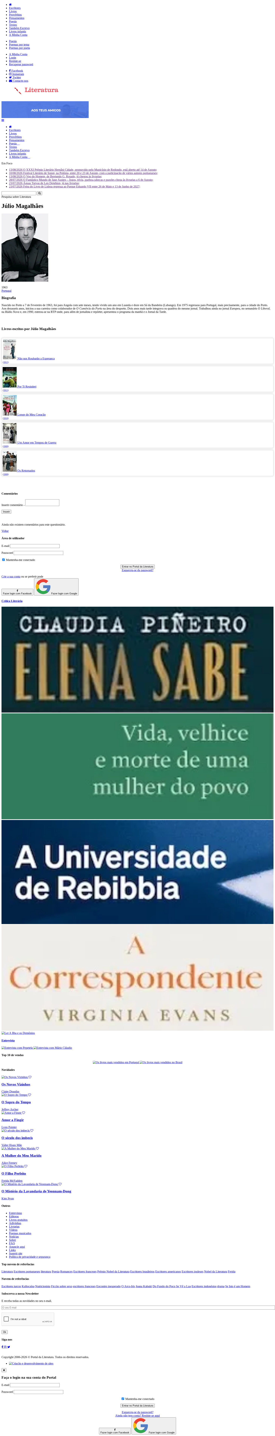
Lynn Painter (9, 1127)
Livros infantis (17, 31)
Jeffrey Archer (9, 1109)
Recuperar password (21, 64)
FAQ (12, 1243)
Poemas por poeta (19, 47)
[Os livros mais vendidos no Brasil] (161, 1062)
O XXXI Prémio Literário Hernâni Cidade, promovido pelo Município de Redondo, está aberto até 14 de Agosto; (83, 169)
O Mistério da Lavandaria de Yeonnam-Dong (36, 1191)
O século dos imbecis (17, 1138)
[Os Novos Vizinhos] (16, 1077)
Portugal (6, 290)
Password (7, 552)
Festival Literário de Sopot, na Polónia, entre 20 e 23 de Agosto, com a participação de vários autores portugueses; (83, 173)
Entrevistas (15, 1213)
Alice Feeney (9, 1162)
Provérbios (15, 14)
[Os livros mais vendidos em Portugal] (116, 1062)
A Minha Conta (18, 34)
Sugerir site (15, 1253)
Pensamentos (16, 18)
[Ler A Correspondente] (137, 1029)
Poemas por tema (19, 44)
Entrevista (8, 1040)
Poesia (13, 21)
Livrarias (14, 1226)
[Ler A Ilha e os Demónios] (18, 1033)
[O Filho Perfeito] (14, 1166)
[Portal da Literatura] (29, 93)
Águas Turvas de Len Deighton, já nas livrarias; (44, 183)
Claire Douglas (10, 1091)
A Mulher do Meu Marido (21, 1156)
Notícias (14, 1236)
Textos (13, 24)
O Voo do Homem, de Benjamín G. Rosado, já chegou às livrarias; (55, 176)
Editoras (14, 1216)
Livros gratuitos (18, 1219)
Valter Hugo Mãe (11, 1145)
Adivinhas (15, 1223)
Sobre (12, 1240)
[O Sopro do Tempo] (16, 1094)
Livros (13, 11)
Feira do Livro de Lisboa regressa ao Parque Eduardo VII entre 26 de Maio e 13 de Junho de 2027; (74, 186)
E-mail (5, 545)
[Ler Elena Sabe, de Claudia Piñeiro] (137, 711)
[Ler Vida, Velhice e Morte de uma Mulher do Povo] (137, 818)
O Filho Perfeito (13, 1173)
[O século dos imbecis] (17, 1130)
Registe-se (15, 61)
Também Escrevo (19, 28)
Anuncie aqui (17, 1246)
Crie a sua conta (10, 576)
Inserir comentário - (13, 505)
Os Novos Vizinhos (15, 1084)
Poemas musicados (20, 1233)
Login (12, 57)
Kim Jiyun (7, 1198)
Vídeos (13, 1229)
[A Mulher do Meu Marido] (20, 1148)
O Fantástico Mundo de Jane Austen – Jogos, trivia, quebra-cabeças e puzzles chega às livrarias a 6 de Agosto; (81, 179)
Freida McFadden (11, 1180)
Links (12, 1250)
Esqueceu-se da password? (137, 570)
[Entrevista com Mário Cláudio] (52, 1047)
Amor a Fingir (12, 1120)
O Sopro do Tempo (16, 1102)
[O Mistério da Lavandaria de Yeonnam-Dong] (31, 1184)
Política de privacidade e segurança (29, 1256)
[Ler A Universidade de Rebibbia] (137, 923)
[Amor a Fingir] (13, 1112)
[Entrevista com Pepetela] (17, 1047)
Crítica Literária (11, 601)
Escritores (15, 8)
